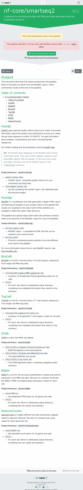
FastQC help (49, 147)
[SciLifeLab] (47, 487)
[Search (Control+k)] (43, 3)
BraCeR (11, 109)
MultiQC (11, 106)
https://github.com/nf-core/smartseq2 (42, 58)
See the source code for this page (42, 471)
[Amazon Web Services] (40, 487)
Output (7, 71)
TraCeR (11, 112)
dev (77, 71)
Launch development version (43, 53)
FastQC (11, 103)
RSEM (11, 118)
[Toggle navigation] (79, 3)
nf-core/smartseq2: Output (17, 97)
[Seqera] (36, 487)
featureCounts (14, 121)
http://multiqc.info (9, 251)
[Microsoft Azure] (44, 487)
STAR (10, 115)
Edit (77, 11)
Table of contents (16, 100)
